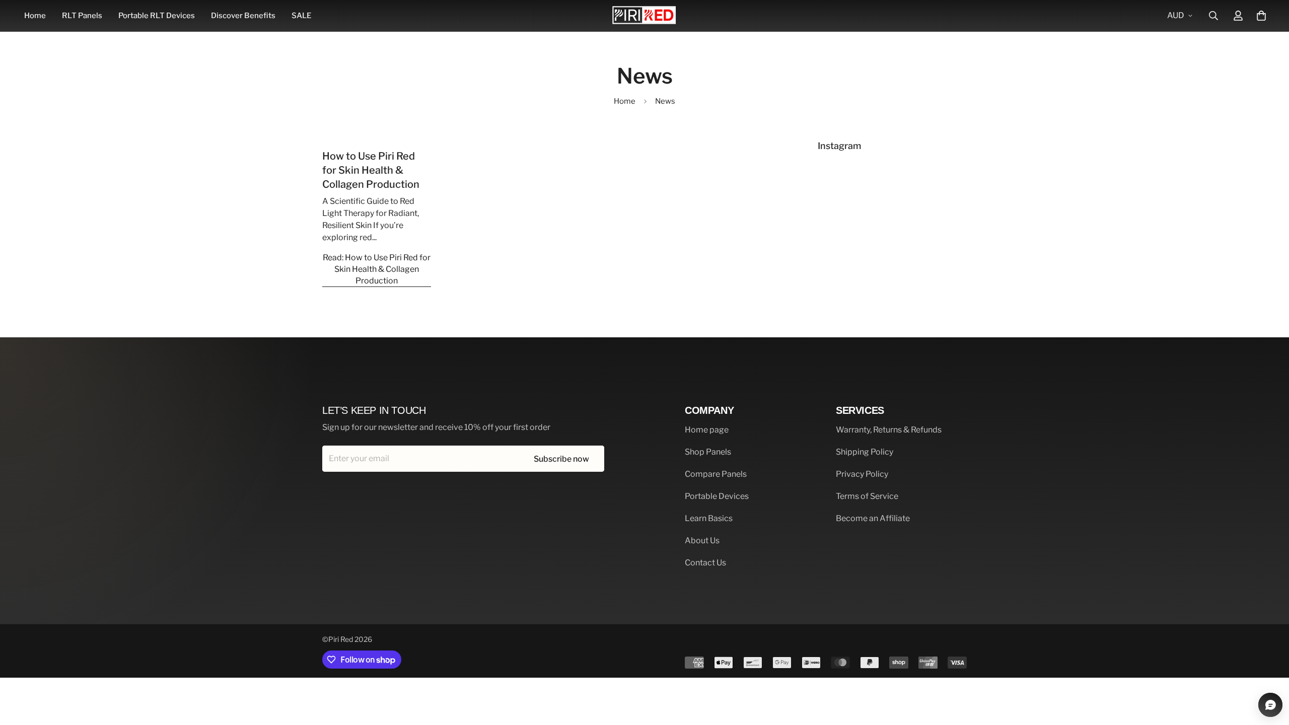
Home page (707, 429)
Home (35, 15)
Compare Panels (716, 474)
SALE (302, 15)
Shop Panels (708, 452)
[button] (1261, 15)
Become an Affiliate (873, 518)
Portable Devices (717, 496)
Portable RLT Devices (156, 15)
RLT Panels (82, 15)
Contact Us (705, 562)
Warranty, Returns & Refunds (889, 429)
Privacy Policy (862, 474)
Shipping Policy (864, 452)
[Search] (1213, 16)
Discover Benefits (243, 15)
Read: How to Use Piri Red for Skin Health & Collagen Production (377, 269)
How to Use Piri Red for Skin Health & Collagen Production (370, 170)
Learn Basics (709, 518)
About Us (702, 540)
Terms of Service (867, 496)
